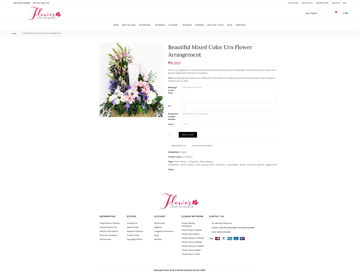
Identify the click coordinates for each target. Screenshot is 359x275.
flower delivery (180, 161)
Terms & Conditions (109, 235)
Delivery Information (109, 231)
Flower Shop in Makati (192, 242)
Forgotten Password (163, 231)
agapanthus (271, 165)
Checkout (336, 3)
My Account (293, 3)
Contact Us (132, 223)
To (169, 106)
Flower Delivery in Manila (193, 238)
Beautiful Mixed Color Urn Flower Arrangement (42, 33)
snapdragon (232, 165)
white (211, 165)
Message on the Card (172, 90)
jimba (242, 165)
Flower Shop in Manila (109, 223)
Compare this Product (202, 145)
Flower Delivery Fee (108, 227)
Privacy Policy (133, 235)
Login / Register (311, 13)
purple (205, 165)
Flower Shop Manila (190, 234)
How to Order (133, 227)
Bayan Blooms (193, 270)
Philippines (193, 161)
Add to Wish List (179, 145)
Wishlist (158, 239)
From (170, 124)
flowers (191, 165)
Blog (156, 235)
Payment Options (135, 231)
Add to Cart (188, 135)
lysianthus (220, 165)
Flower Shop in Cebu (191, 254)
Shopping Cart (322, 3)
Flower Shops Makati (191, 250)
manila (183, 165)
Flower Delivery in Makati (193, 246)
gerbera (260, 165)
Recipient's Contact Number (173, 116)
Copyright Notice (134, 239)
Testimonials (105, 239)
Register (158, 227)
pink (198, 165)
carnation (251, 165)
